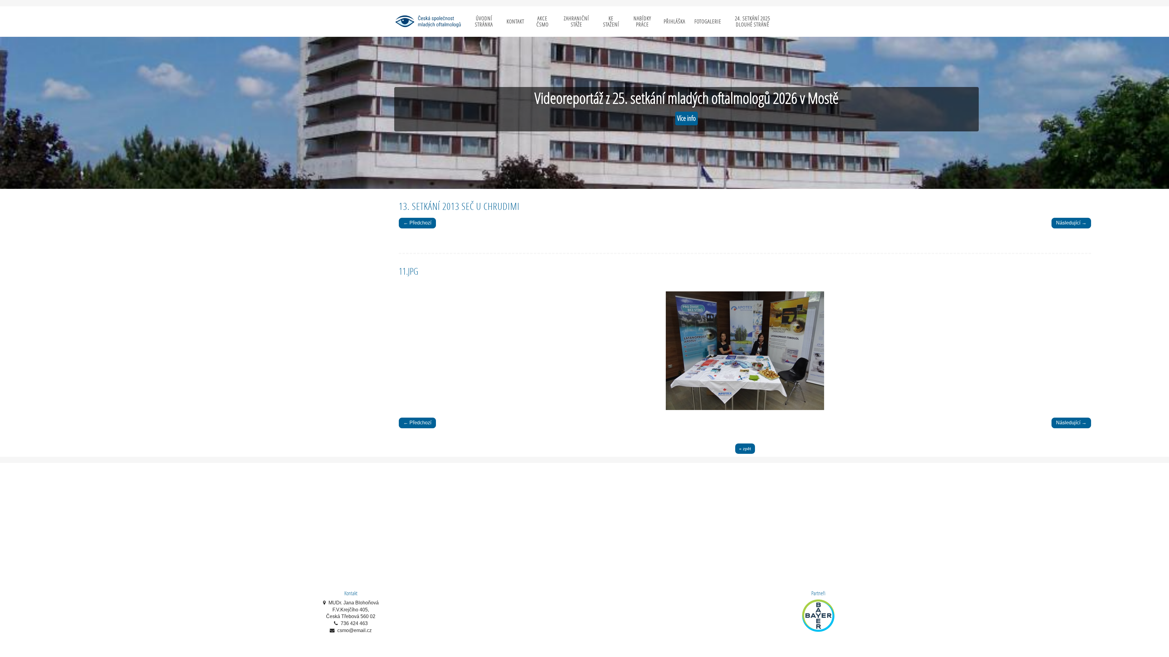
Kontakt (515, 21)
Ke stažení (611, 21)
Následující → (1071, 222)
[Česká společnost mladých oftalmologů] (427, 21)
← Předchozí (417, 222)
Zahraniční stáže (576, 21)
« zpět (745, 448)
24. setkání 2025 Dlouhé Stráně (752, 21)
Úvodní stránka (484, 21)
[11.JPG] (745, 350)
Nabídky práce (642, 21)
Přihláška (674, 21)
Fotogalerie (707, 21)
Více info (686, 118)
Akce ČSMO (542, 21)
